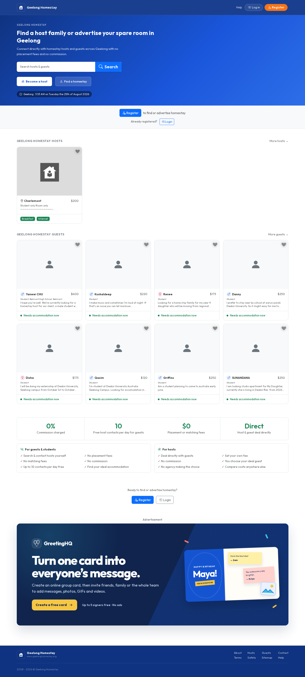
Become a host (36, 81)
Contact (283, 652)
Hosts (251, 652)
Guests (266, 652)
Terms (237, 657)
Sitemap (267, 657)
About (238, 652)
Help (281, 657)
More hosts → (279, 141)
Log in (256, 7)
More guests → (278, 234)
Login (168, 122)
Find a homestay (75, 81)
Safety (252, 657)
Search (111, 66)
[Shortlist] (77, 151)
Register (132, 113)
